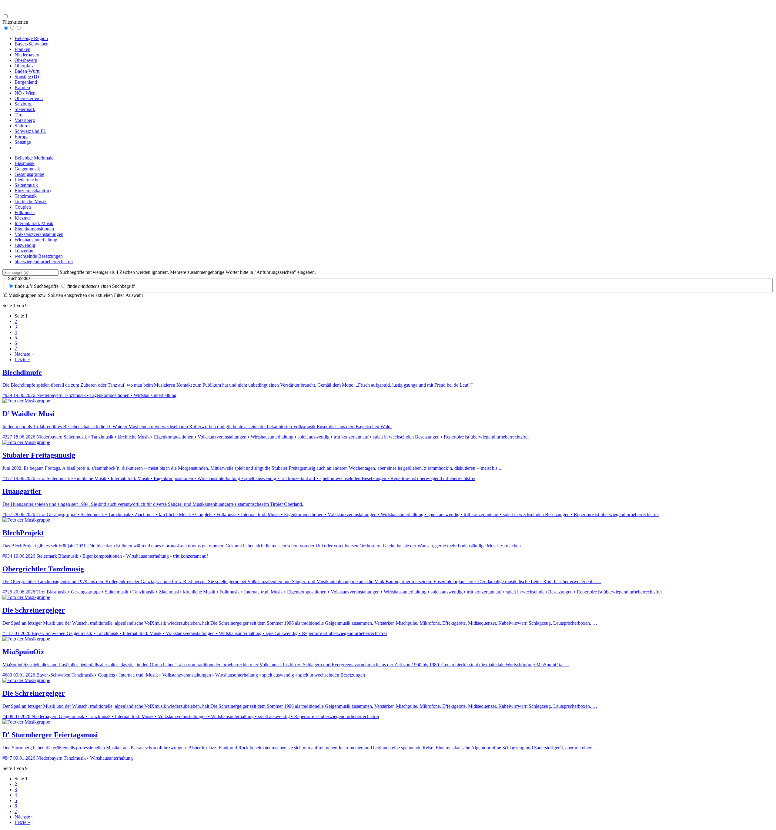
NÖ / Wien (25, 93)
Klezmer (23, 217)
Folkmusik (25, 212)
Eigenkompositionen (34, 228)
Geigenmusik (27, 168)
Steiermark (25, 109)
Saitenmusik (26, 185)
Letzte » (22, 359)
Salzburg (23, 103)
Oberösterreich (29, 98)
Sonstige (23, 142)
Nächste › (24, 354)
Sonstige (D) (27, 76)
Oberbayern (26, 60)
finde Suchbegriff (101, 286)
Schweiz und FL (30, 131)
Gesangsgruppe (29, 174)
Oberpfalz (24, 65)
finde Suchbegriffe (37, 286)
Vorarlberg (25, 120)
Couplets (23, 207)
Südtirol (22, 125)
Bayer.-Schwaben (31, 43)
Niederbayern (28, 54)
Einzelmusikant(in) (33, 190)
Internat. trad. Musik (34, 223)
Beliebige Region (31, 38)
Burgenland (26, 82)
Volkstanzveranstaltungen (39, 234)
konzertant (25, 250)
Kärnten (22, 87)
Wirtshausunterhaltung (36, 239)
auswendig (25, 245)
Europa (21, 136)
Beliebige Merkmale (34, 157)
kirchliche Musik (31, 201)
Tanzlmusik (26, 196)
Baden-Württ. (28, 71)
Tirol (19, 114)
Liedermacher (28, 179)
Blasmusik (25, 163)
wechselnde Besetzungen (39, 256)
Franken (22, 49)
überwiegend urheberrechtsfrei (44, 261)
